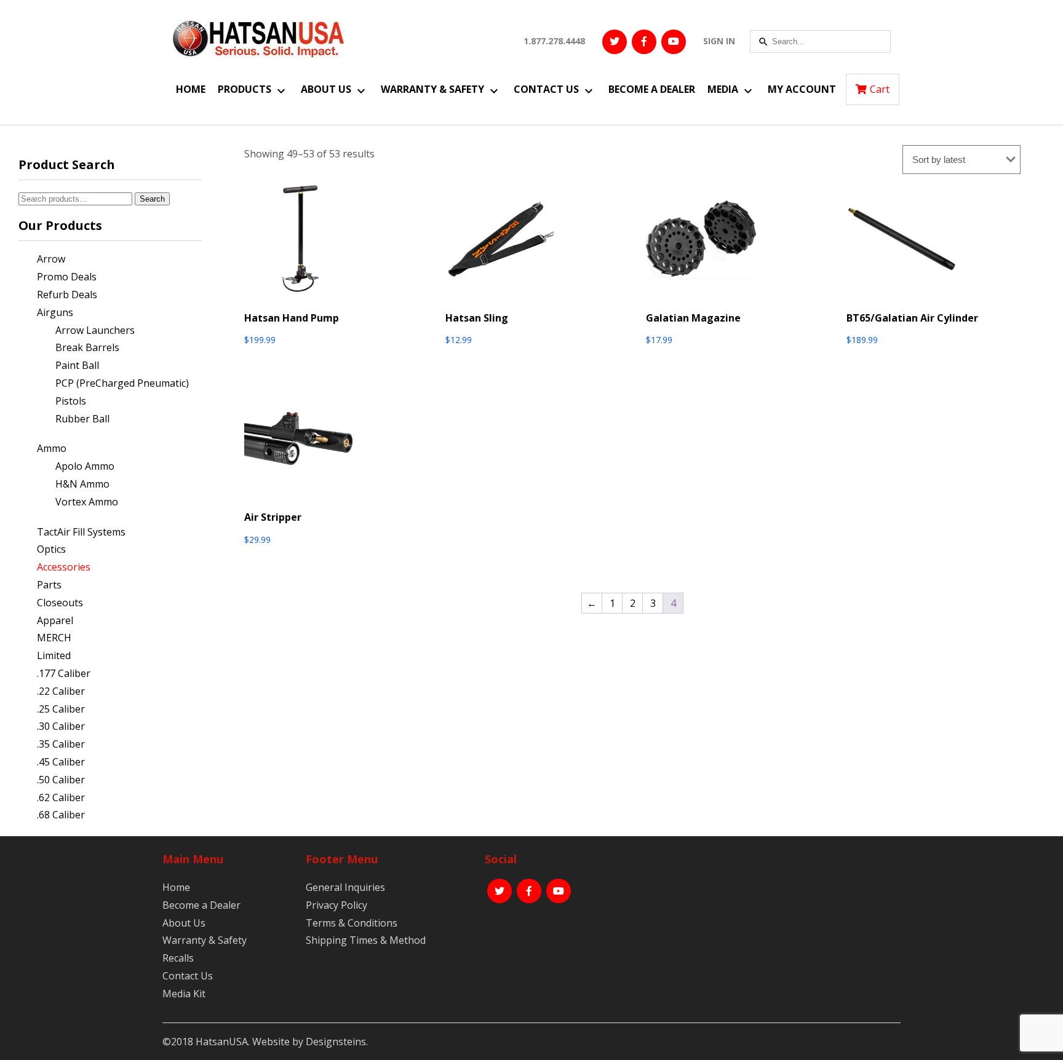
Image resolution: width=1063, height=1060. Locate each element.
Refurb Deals (67, 294)
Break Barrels (87, 347)
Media (722, 89)
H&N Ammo (82, 484)
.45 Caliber (61, 762)
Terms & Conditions (351, 923)
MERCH (54, 637)
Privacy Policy (336, 905)
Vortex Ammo (86, 501)
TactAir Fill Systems (81, 532)
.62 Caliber (61, 797)
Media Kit (183, 993)
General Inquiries (345, 887)
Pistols (70, 401)
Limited (54, 655)
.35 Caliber (61, 744)
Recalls (178, 958)
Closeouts (60, 602)
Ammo (51, 448)
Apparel (55, 620)
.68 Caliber (61, 814)
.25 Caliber (61, 709)
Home (190, 89)
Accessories (63, 567)
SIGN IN (719, 41)
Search (152, 199)
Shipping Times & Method (366, 940)
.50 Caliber (61, 779)
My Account (802, 89)
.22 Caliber (61, 691)
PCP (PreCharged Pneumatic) (122, 383)
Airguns (55, 312)
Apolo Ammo (84, 466)
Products (244, 89)
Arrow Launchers (95, 330)
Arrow (51, 259)
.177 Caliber (63, 673)
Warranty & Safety (432, 89)
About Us (326, 89)
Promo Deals (67, 276)
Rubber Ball (82, 418)
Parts (49, 584)
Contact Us (546, 89)
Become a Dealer (651, 89)
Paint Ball (77, 365)
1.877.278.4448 (554, 41)
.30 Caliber (61, 726)
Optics (51, 549)
